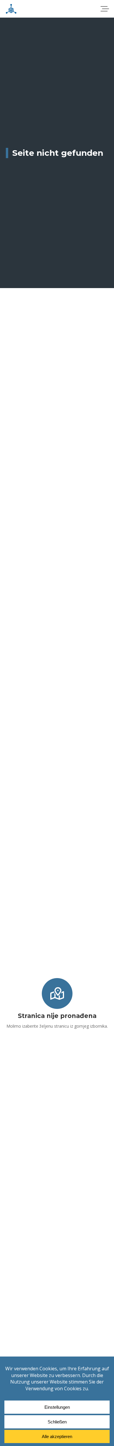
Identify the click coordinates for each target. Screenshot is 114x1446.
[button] (104, 8)
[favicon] (11, 9)
